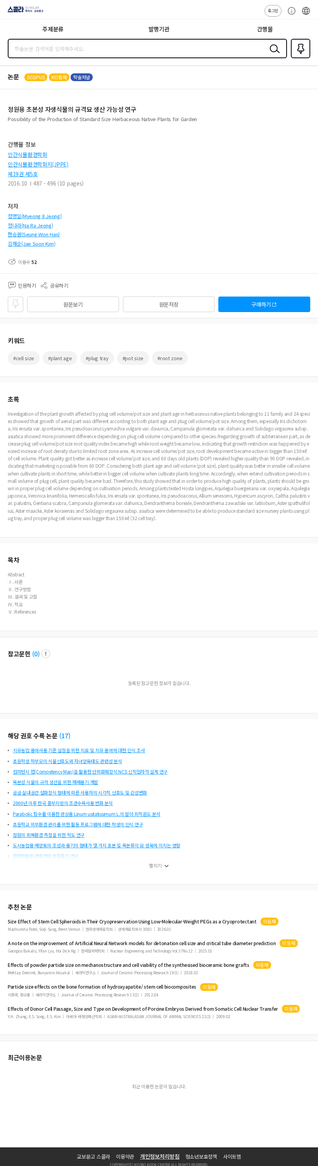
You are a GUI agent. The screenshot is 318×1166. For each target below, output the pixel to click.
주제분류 (53, 29)
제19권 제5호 (23, 174)
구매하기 (261, 304)
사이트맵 (232, 1156)
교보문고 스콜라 (93, 1156)
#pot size (133, 358)
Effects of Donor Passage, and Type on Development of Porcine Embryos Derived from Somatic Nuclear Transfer (143, 1009)
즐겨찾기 (299, 57)
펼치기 (155, 865)
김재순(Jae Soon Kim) (31, 243)
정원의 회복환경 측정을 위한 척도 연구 (49, 834)
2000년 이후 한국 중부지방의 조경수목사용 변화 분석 (63, 803)
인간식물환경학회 (27, 154)
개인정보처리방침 (160, 1156)
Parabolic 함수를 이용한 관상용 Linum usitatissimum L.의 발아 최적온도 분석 (86, 813)
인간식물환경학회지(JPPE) (38, 164)
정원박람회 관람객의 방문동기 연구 (45, 855)
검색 (273, 54)
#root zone (169, 358)
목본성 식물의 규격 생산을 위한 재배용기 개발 (55, 782)
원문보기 (73, 304)
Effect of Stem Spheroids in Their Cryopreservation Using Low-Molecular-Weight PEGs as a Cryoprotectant (132, 921)
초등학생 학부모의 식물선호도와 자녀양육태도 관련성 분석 (67, 761)
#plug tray (97, 358)
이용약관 (125, 1156)
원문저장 (169, 304)
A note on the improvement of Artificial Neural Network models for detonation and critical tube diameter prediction (142, 943)
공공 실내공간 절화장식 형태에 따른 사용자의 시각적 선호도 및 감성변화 (80, 792)
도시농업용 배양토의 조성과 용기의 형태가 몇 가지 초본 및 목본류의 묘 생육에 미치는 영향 (96, 845)
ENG (306, 14)
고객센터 (289, 14)
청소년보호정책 (201, 1156)
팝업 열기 (45, 653)
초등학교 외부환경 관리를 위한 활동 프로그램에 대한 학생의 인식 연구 (78, 824)
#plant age (60, 358)
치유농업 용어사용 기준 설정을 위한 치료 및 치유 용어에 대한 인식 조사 (79, 750)
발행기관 (159, 29)
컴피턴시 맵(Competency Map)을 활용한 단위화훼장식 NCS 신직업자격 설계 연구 (90, 771)
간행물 (265, 29)
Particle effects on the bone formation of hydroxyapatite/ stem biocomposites (102, 987)
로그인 (273, 10)
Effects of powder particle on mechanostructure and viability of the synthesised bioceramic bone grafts (128, 965)
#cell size (23, 358)
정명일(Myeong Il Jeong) (34, 216)
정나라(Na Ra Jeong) (30, 225)
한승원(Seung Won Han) (34, 234)
